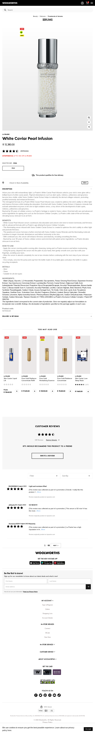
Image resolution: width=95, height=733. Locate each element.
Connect (47, 628)
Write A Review (47, 456)
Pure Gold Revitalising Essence (46, 379)
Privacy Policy (47, 722)
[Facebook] (36, 695)
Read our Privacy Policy (30, 591)
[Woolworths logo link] (9, 3)
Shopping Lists (47, 613)
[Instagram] (49, 695)
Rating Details (51, 440)
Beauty (35, 16)
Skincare (43, 16)
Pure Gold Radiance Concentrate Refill (29, 379)
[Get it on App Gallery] (59, 563)
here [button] (9, 730)
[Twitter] (40, 695)
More (39, 492)
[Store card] (37, 672)
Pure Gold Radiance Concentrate (64, 379)
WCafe (47, 633)
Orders (47, 609)
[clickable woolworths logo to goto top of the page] (47, 553)
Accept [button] (88, 729)
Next (83, 355)
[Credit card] (47, 672)
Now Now (47, 637)
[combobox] (49, 10)
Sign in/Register (47, 605)
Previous (8, 355)
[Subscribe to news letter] (88, 586)
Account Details (47, 618)
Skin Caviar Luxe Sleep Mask (81, 379)
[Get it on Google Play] (47, 563)
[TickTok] (59, 695)
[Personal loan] (56, 672)
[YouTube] (54, 695)
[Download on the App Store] (35, 563)
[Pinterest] (45, 695)
